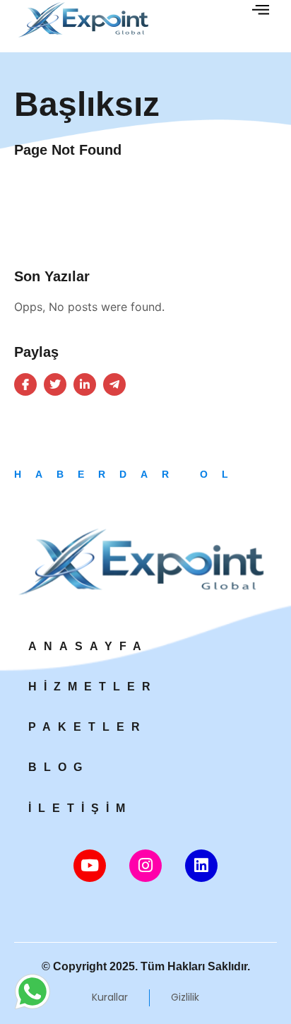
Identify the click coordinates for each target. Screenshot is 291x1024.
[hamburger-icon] (261, 11)
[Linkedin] (201, 865)
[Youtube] (89, 865)
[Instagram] (145, 865)
